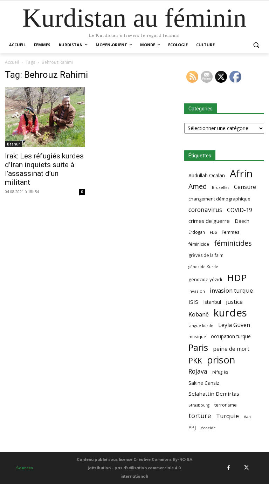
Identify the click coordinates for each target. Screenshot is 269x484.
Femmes (231, 232)
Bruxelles (220, 187)
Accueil (12, 62)
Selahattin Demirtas (213, 393)
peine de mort (231, 349)
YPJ (192, 427)
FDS (213, 232)
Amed (197, 186)
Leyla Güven (234, 325)
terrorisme (225, 405)
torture (199, 416)
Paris (198, 347)
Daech (242, 221)
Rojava (197, 371)
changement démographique (219, 199)
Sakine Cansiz (203, 383)
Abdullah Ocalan (206, 175)
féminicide (198, 244)
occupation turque (231, 336)
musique (197, 336)
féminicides (233, 243)
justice (234, 302)
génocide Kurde (203, 266)
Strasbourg (198, 405)
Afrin (241, 173)
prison (221, 359)
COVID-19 (239, 210)
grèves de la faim (205, 255)
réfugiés (220, 372)
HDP (237, 277)
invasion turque (231, 290)
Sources (24, 467)
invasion (196, 291)
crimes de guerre (209, 220)
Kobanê (198, 314)
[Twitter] (246, 467)
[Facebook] (228, 467)
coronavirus (205, 209)
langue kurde (200, 325)
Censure (245, 187)
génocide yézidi (205, 279)
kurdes (230, 312)
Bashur (13, 144)
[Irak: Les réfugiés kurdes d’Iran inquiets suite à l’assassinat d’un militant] (45, 117)
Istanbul (212, 302)
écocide (208, 427)
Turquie (227, 416)
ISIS (193, 301)
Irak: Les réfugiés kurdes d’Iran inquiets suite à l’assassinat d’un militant (44, 169)
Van (247, 416)
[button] (256, 45)
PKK (195, 360)
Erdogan (196, 232)
